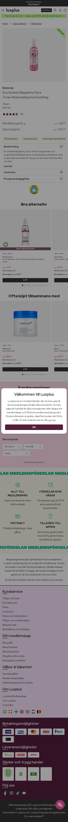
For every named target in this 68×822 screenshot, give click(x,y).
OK (34, 427)
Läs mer (51, 420)
